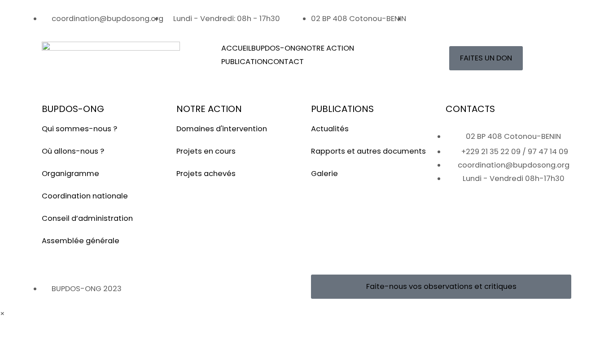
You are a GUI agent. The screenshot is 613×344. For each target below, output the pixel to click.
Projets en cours (206, 151)
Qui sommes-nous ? (79, 129)
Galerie (324, 173)
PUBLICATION (244, 61)
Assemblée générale (80, 241)
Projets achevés (206, 173)
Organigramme (70, 173)
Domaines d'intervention (221, 129)
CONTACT (285, 61)
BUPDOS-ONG (276, 48)
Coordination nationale (85, 196)
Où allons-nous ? (73, 151)
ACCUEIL (236, 48)
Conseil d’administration (87, 218)
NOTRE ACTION (327, 48)
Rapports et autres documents (368, 151)
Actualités (330, 129)
